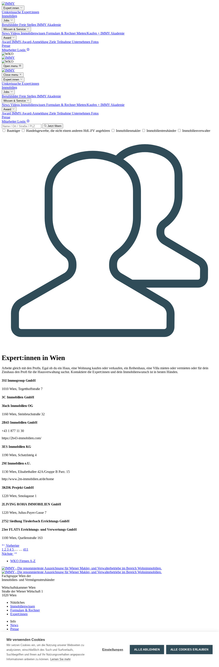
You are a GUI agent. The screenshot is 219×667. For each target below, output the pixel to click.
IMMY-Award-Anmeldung (30, 42)
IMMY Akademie (49, 25)
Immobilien (9, 16)
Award (7, 42)
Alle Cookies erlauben (189, 649)
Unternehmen (81, 42)
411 (25, 549)
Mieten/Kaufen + (89, 33)
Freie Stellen (28, 25)
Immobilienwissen (33, 33)
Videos (15, 33)
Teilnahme (64, 42)
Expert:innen (30, 12)
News (6, 33)
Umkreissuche (12, 12)
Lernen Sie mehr (60, 659)
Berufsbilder (10, 25)
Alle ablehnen (147, 649)
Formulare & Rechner (61, 33)
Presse (6, 46)
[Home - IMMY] (8, 3)
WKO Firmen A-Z (23, 561)
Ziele (53, 42)
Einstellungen (112, 649)
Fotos (95, 42)
